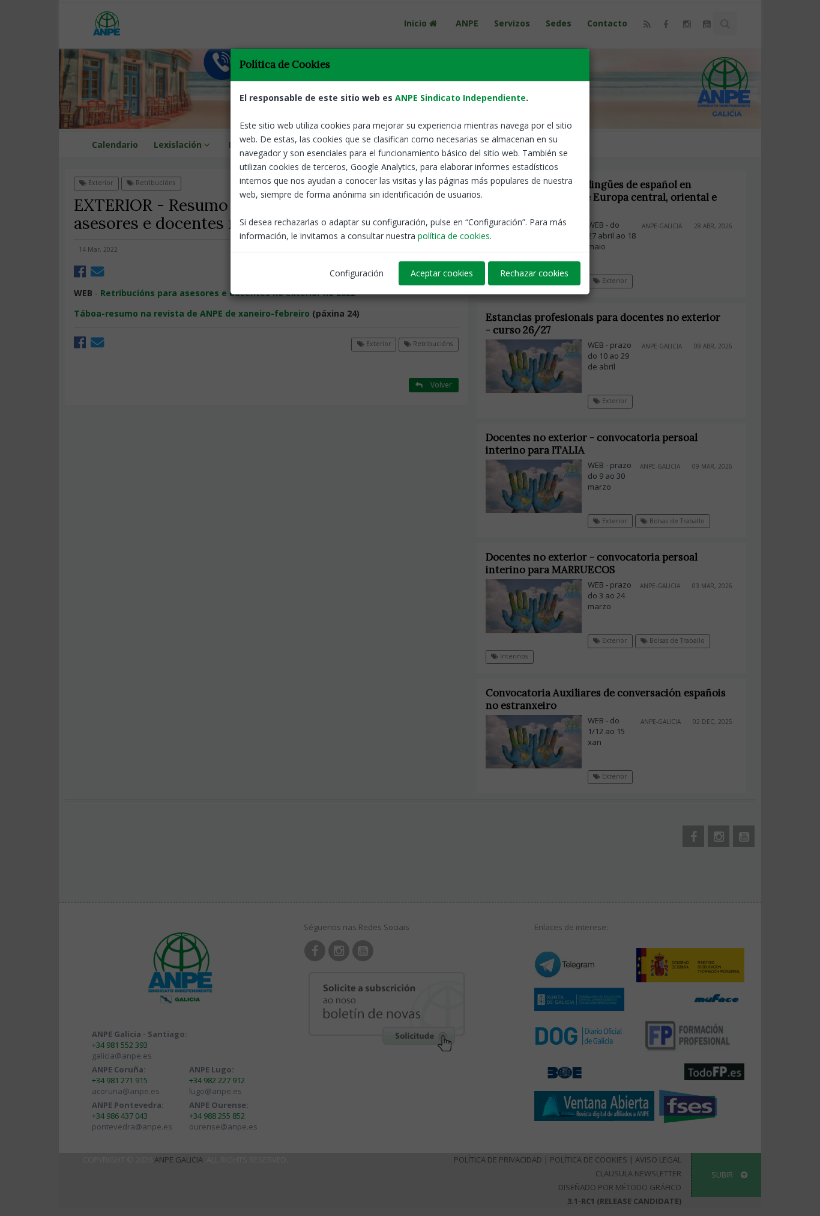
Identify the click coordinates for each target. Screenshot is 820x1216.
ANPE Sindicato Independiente (460, 97)
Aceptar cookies (442, 273)
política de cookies (454, 236)
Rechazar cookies (534, 273)
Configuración (357, 273)
